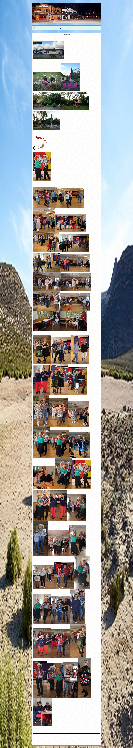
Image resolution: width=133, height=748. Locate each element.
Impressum (61, 28)
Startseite (56, 28)
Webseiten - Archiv (80, 28)
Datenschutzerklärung (69, 28)
